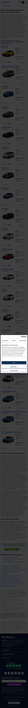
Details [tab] (14, 340)
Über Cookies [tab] (23, 340)
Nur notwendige (14, 370)
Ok (14, 362)
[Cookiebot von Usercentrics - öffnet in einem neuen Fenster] (21, 337)
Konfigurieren (13, 366)
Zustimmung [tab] (5, 340)
